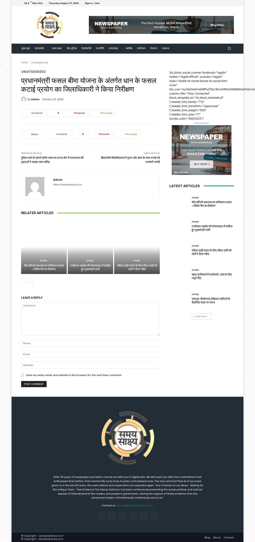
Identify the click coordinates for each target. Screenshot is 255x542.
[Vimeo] (226, 3)
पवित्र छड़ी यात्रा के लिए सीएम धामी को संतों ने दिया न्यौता (137, 267)
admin (35, 99)
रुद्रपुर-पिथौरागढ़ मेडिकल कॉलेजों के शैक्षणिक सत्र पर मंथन (211, 300)
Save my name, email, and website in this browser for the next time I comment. (74, 375)
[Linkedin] (122, 515)
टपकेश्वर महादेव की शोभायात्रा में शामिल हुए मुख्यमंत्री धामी (90, 267)
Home (24, 62)
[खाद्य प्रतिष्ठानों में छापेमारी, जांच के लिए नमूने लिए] (179, 274)
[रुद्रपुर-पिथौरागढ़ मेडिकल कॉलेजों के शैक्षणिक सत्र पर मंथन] (179, 298)
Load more (200, 316)
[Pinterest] (133, 515)
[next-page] (29, 280)
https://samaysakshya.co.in (67, 185)
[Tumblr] (143, 515)
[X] (222, 3)
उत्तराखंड (43, 261)
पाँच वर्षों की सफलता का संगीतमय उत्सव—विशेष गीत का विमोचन (44, 267)
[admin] (24, 99)
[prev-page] (23, 280)
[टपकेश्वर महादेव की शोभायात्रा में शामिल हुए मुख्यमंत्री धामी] (90, 246)
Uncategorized (39, 62)
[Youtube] (231, 3)
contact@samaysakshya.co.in (135, 505)
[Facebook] (212, 3)
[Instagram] (217, 3)
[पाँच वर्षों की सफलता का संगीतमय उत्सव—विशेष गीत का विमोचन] (44, 246)
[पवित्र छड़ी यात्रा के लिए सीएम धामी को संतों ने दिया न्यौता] (137, 246)
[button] (229, 48)
